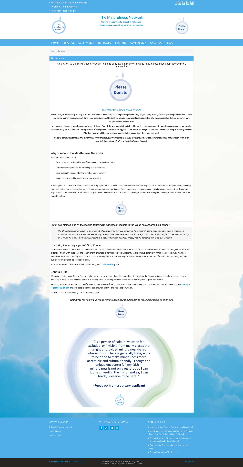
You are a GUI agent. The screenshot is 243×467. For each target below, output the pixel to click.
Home (53, 51)
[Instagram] (117, 428)
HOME (55, 42)
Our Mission (56, 431)
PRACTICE (68, 42)
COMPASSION (138, 42)
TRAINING (121, 42)
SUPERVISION (86, 42)
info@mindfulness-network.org (71, 2)
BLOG (170, 42)
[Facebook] (101, 428)
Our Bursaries (108, 264)
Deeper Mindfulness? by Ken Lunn (164, 452)
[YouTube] (106, 428)
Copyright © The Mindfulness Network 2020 (67, 461)
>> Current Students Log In (62, 10)
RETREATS (104, 42)
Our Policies (56, 435)
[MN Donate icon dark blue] (121, 88)
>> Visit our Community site (63, 6)
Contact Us (189, 461)
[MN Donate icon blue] (182, 26)
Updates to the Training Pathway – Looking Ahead (171, 427)
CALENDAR (156, 42)
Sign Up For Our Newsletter (62, 427)
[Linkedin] (112, 428)
